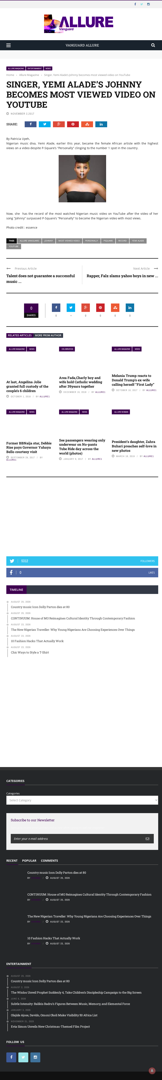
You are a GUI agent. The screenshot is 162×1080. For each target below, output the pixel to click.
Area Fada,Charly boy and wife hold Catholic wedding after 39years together (80, 382)
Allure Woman (121, 412)
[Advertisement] (82, 518)
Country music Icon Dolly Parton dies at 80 (34, 52)
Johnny (49, 240)
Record (122, 240)
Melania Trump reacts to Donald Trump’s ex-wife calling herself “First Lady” (133, 380)
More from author (48, 335)
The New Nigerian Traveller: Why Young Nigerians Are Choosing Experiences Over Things (89, 916)
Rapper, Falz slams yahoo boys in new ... (122, 275)
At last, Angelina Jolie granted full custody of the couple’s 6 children (27, 386)
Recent (12, 861)
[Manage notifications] (152, 1070)
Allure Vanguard (29, 240)
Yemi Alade (138, 240)
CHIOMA (36, 877)
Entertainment (35, 68)
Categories (13, 793)
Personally (91, 240)
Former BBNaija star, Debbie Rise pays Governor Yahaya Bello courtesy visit (28, 447)
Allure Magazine (16, 68)
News (48, 68)
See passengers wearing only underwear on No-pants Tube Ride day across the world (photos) (82, 446)
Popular (29, 861)
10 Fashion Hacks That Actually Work (53, 938)
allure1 (45, 396)
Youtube (14, 246)
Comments (49, 861)
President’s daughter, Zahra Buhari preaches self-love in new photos (134, 446)
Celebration (67, 349)
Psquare (108, 240)
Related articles (20, 335)
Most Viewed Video (69, 240)
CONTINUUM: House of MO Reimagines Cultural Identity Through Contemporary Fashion (64, 56)
